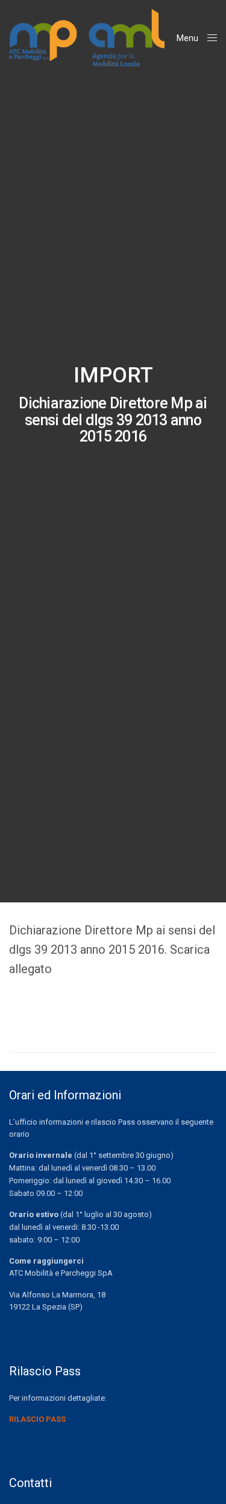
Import (113, 375)
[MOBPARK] (87, 37)
